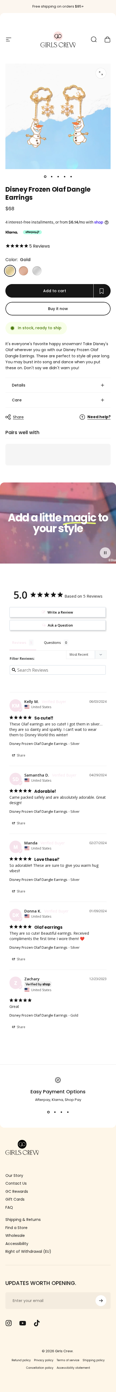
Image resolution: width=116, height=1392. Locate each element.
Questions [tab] (52, 642)
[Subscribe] (100, 1300)
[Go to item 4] (64, 177)
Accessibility (16, 1243)
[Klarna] (12, 232)
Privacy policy (43, 1360)
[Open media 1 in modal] (100, 73)
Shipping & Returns (23, 1219)
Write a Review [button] (60, 612)
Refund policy (21, 1360)
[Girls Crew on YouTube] (22, 1323)
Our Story (14, 1175)
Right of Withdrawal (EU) (28, 1251)
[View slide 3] (61, 1112)
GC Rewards (16, 1191)
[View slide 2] (55, 1112)
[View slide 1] (48, 1112)
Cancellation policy (39, 1368)
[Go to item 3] (58, 177)
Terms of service (68, 1360)
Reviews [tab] (19, 642)
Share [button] (20, 755)
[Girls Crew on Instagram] (8, 1323)
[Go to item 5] (71, 177)
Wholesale (15, 1235)
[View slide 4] (67, 1112)
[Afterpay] (32, 232)
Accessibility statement (73, 1368)
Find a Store (16, 1228)
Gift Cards (15, 1199)
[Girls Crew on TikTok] (36, 1323)
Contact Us (16, 1183)
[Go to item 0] (45, 177)
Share (18, 417)
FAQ (9, 1207)
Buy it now (58, 308)
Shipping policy (94, 1360)
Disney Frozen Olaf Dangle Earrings (38, 743)
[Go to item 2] (51, 177)
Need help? (99, 417)
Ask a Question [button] (60, 625)
